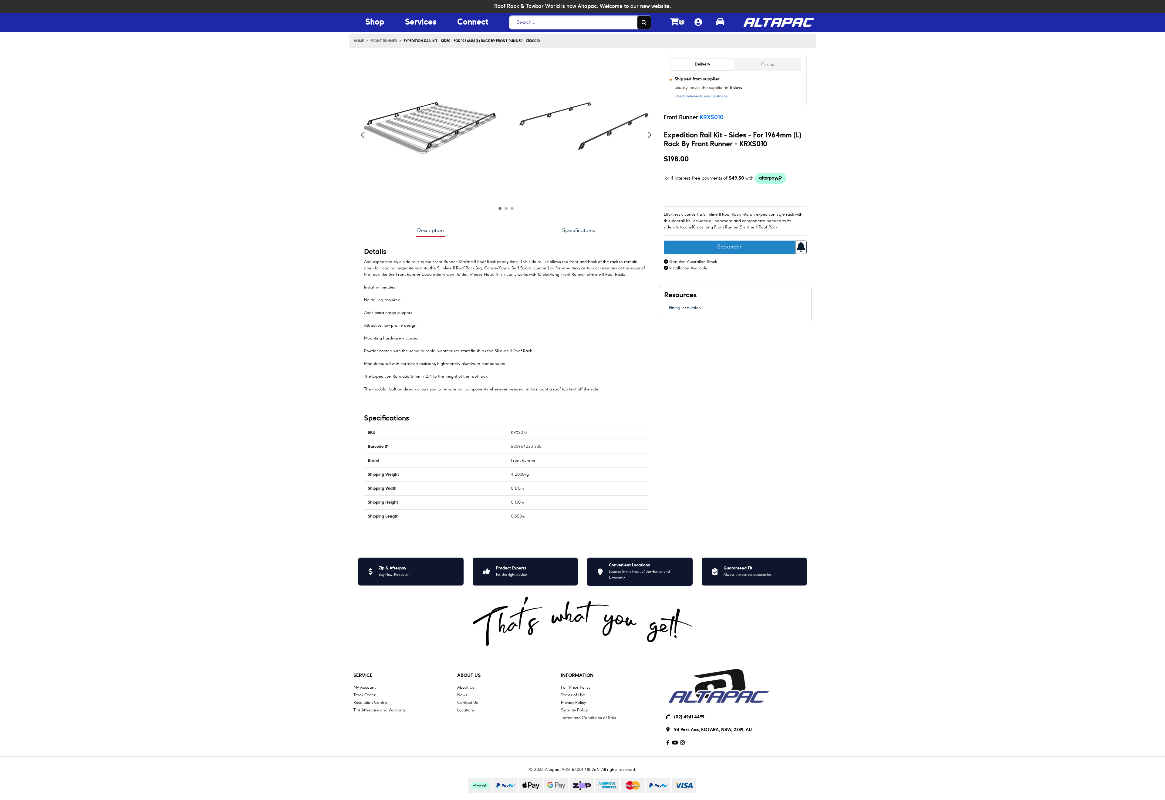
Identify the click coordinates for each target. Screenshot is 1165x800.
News (462, 695)
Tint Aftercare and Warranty (379, 710)
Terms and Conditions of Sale (588, 718)
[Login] (698, 22)
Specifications (578, 230)
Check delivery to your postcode (701, 96)
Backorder (729, 247)
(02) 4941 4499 (689, 717)
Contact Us (467, 702)
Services (421, 22)
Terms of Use (573, 695)
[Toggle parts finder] (720, 22)
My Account (364, 687)
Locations (466, 710)
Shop (374, 22)
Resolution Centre (370, 702)
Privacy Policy (573, 702)
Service (363, 675)
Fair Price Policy (575, 687)
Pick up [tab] (768, 64)
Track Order (364, 695)
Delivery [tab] (702, 64)
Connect (472, 22)
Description (430, 230)
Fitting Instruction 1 (686, 308)
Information (577, 675)
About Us (469, 675)
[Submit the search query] (644, 22)
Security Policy (574, 710)
